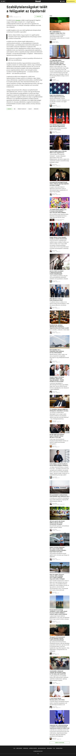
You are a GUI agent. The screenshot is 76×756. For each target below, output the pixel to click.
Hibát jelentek (19, 748)
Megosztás (39, 16)
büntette (18, 20)
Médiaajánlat (49, 748)
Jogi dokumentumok (42, 748)
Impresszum (25, 748)
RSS (54, 748)
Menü (4, 1)
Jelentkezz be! (72, 1)
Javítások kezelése (33, 748)
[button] (9, 109)
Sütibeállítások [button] (59, 748)
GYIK (14, 748)
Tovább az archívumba (59, 742)
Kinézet (63, 1)
